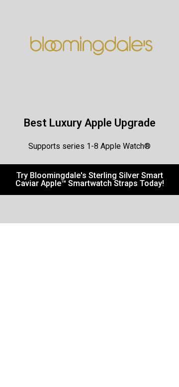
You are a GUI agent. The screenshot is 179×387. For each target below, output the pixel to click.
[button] (89, 179)
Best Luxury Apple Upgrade (90, 123)
